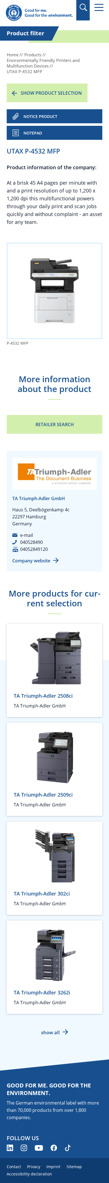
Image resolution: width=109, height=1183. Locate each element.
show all (50, 1032)
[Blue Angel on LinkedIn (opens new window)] (10, 1148)
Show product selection (51, 93)
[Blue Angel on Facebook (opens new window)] (54, 1148)
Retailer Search (54, 424)
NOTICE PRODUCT (40, 116)
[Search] (83, 7)
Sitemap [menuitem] (74, 1166)
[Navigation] (98, 7)
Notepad (32, 133)
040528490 (31, 542)
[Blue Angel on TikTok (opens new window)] (68, 1148)
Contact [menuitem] (14, 1166)
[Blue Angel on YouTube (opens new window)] (39, 1148)
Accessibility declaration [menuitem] (29, 1174)
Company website (31, 561)
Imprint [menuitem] (53, 1166)
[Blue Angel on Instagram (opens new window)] (24, 1148)
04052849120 (34, 549)
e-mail (26, 535)
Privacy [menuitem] (33, 1166)
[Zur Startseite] (39, 13)
